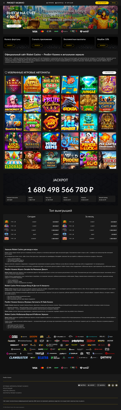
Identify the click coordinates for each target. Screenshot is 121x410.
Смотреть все (109, 72)
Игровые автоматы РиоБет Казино (15, 386)
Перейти (9, 45)
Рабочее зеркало (9, 390)
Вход (113, 2)
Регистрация (102, 2)
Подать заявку (14, 26)
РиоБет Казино (15, 3)
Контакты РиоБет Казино (12, 393)
